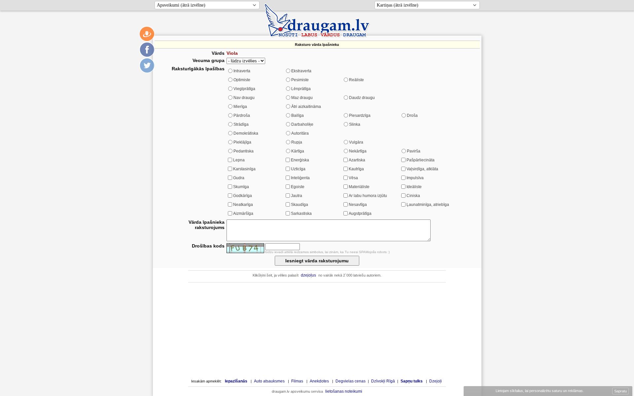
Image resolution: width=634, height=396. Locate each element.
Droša (412, 115)
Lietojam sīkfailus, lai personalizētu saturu (539, 391)
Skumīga (241, 186)
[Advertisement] (317, 330)
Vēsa (353, 178)
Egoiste (297, 186)
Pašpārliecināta (420, 160)
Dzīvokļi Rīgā (383, 381)
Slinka (354, 124)
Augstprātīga (360, 213)
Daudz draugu (362, 97)
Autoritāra (300, 133)
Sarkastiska (301, 213)
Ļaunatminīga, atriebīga (427, 204)
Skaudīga (299, 204)
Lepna (239, 160)
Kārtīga (297, 151)
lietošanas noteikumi (343, 391)
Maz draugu (302, 97)
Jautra (296, 195)
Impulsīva (415, 178)
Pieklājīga (242, 142)
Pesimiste (300, 80)
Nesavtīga (358, 204)
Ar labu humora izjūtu (368, 195)
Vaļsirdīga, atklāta (422, 169)
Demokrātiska (245, 133)
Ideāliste (414, 186)
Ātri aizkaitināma (306, 106)
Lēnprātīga (301, 88)
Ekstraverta (301, 71)
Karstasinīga (244, 169)
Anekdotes (319, 381)
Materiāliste (359, 186)
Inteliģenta (300, 178)
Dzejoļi (435, 381)
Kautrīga (356, 169)
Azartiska (357, 160)
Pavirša (413, 151)
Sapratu (620, 391)
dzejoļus (308, 275)
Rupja (296, 142)
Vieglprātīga (244, 88)
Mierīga (240, 106)
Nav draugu (244, 97)
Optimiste (241, 80)
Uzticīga (298, 169)
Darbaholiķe (302, 124)
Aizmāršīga (243, 213)
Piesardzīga (359, 115)
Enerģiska (300, 160)
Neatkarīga (243, 204)
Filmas (297, 381)
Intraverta (241, 71)
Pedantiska (243, 151)
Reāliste (356, 80)
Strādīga (241, 124)
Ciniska (413, 195)
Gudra (238, 178)
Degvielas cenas (350, 381)
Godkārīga (242, 195)
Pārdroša (241, 115)
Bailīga (297, 115)
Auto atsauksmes (269, 381)
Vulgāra (356, 142)
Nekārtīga (358, 151)
